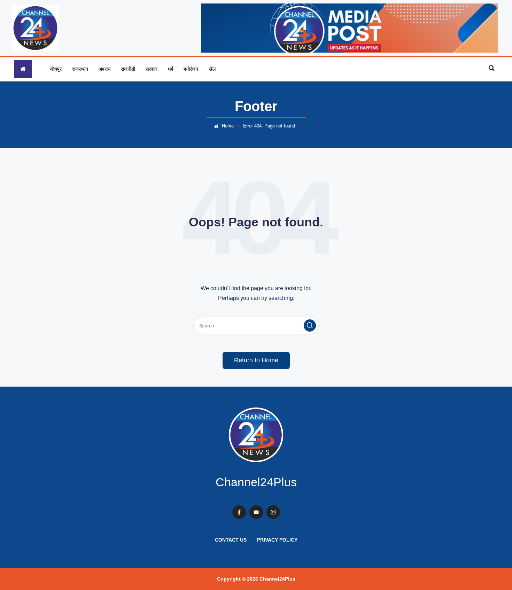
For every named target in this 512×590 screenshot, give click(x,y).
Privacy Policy (277, 540)
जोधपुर (56, 69)
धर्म (170, 69)
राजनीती (128, 69)
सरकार (151, 69)
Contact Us (231, 540)
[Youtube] (256, 512)
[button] (310, 325)
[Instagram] (273, 512)
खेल (212, 69)
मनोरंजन (191, 69)
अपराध (104, 69)
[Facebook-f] (239, 512)
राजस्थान (80, 69)
